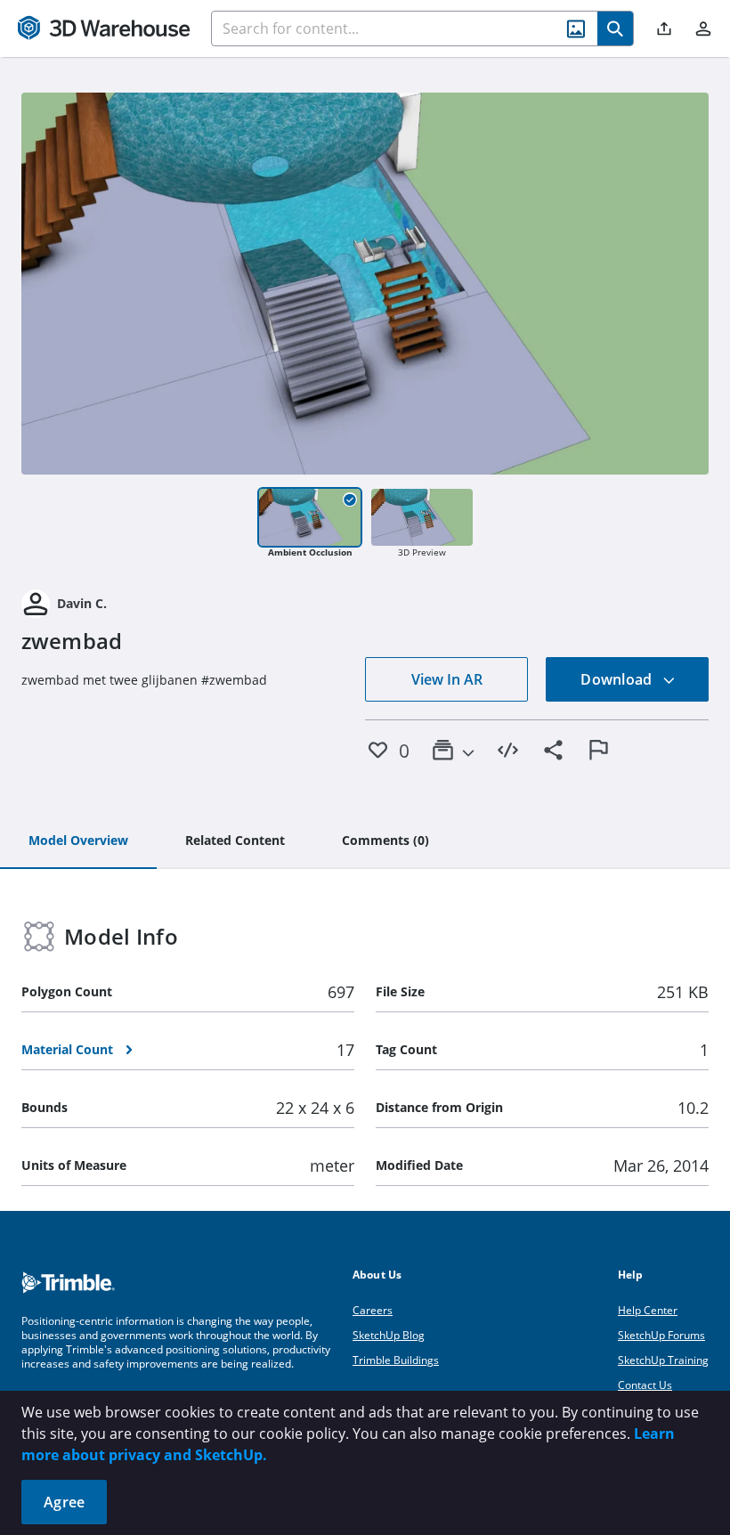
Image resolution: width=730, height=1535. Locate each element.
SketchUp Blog (389, 1335)
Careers (373, 1310)
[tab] (78, 841)
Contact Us (645, 1385)
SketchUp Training (663, 1360)
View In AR (447, 679)
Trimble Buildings (396, 1360)
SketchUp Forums (661, 1335)
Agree (64, 1502)
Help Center (647, 1310)
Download (617, 679)
